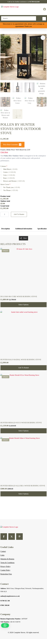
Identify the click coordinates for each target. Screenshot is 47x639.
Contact (3, 551)
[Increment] (7, 214)
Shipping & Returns (7, 559)
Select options (23, 305)
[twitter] (11, 536)
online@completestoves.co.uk (10, 596)
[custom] (19, 536)
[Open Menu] (44, 18)
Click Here (4, 152)
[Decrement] (2, 214)
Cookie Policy (5, 570)
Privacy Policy (5, 566)
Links (2, 555)
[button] (43, 37)
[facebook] (3, 536)
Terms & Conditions (7, 563)
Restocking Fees (6, 574)
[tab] (5, 228)
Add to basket (19, 214)
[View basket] (39, 9)
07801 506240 (4, 605)
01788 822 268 (5, 601)
